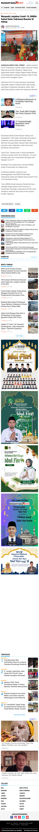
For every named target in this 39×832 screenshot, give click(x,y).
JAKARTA (22, 793)
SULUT (3, 809)
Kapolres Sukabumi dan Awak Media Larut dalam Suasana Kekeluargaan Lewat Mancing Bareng (14, 696)
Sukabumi (6, 7)
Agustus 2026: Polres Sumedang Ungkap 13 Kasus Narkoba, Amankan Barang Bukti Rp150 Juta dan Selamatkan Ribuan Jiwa (15, 686)
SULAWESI (23, 801)
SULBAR (3, 804)
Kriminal (4, 798)
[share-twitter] (19, 210)
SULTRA (22, 806)
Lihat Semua (19, 336)
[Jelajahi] (36, 3)
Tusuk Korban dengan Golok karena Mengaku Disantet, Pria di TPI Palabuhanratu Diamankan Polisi (13, 293)
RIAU (2, 801)
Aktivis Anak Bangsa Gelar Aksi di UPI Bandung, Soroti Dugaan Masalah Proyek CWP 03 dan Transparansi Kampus (13, 316)
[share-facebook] (12, 210)
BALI (2, 788)
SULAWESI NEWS (7, 13)
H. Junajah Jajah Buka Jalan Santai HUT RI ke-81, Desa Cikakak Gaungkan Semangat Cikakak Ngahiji (14, 674)
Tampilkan (33, 257)
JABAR (12, 7)
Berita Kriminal (25, 790)
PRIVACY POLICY (15, 825)
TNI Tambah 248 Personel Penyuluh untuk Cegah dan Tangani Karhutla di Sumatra (13, 282)
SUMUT (22, 809)
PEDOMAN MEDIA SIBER (26, 823)
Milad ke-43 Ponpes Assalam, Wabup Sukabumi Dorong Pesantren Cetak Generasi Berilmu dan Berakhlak (14, 272)
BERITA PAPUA (24, 788)
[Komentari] (34, 210)
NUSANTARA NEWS (20, 7)
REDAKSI (15, 823)
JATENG (3, 796)
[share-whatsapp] (27, 210)
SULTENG (3, 806)
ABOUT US (9, 823)
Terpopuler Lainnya (19, 715)
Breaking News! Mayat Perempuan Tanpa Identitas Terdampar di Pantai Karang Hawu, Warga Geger (14, 304)
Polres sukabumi (31, 7)
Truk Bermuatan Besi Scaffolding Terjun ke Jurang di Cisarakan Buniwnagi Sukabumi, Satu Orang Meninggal (15, 663)
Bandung (4, 790)
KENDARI (22, 796)
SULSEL (14, 13)
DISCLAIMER (24, 825)
